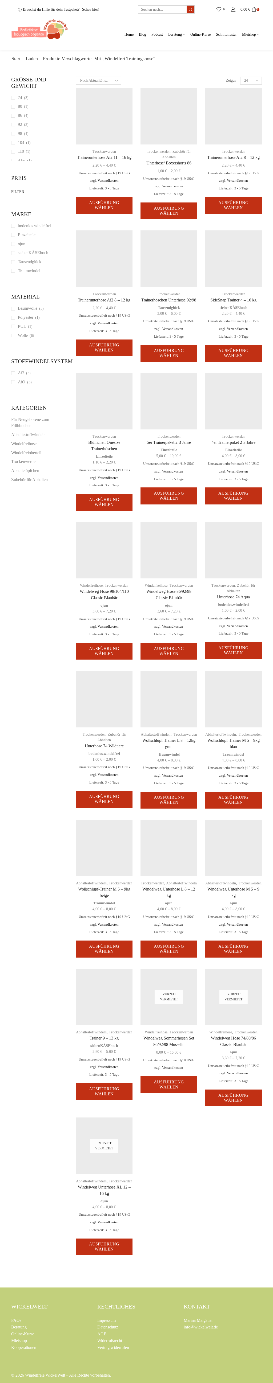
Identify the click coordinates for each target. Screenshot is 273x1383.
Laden (32, 58)
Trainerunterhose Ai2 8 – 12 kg (233, 157)
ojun (104, 605)
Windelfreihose (91, 585)
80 (20, 106)
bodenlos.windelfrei (233, 605)
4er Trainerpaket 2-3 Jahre (233, 442)
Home (129, 34)
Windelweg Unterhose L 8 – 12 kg (168, 892)
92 (20, 124)
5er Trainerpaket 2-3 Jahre (169, 442)
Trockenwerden (104, 152)
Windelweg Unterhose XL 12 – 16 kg (104, 1190)
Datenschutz (107, 1327)
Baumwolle (27, 308)
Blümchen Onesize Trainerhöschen (104, 445)
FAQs (16, 1320)
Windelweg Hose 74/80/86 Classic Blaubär (233, 1041)
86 (20, 115)
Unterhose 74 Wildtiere (104, 746)
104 (21, 142)
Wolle (23, 335)
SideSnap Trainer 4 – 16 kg (233, 300)
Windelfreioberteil (26, 452)
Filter (17, 192)
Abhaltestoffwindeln (156, 734)
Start (16, 58)
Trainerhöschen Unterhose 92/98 (168, 300)
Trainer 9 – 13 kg (104, 1038)
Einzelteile (104, 456)
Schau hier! (90, 9)
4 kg (21, 160)
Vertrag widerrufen (113, 1347)
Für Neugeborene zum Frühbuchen (30, 422)
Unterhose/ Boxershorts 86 (168, 163)
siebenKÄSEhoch (233, 308)
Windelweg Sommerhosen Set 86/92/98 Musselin (168, 1041)
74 (20, 97)
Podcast (157, 34)
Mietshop (249, 34)
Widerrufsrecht (109, 1340)
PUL (22, 326)
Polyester (25, 317)
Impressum (106, 1320)
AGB (102, 1334)
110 (21, 151)
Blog (142, 34)
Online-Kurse (200, 34)
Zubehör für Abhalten (29, 479)
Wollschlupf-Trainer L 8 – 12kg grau (168, 743)
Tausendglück (169, 308)
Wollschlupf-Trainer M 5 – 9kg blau (233, 743)
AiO (21, 382)
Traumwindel (169, 754)
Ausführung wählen (104, 205)
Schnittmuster (226, 34)
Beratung (175, 34)
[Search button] (190, 9)
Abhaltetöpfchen (25, 470)
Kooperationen (23, 1347)
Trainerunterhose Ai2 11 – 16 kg (104, 157)
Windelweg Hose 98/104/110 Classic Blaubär (104, 594)
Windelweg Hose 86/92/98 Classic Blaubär (168, 594)
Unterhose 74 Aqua (233, 597)
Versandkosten (108, 181)
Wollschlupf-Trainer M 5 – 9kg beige (104, 892)
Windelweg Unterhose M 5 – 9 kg (233, 892)
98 (20, 133)
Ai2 (21, 373)
